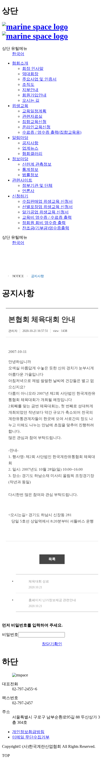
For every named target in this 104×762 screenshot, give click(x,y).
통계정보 (30, 169)
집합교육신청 (34, 121)
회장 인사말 (32, 68)
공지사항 (30, 143)
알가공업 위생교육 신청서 (45, 212)
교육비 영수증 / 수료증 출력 (47, 217)
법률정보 (30, 175)
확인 (58, 644)
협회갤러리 (32, 153)
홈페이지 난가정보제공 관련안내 (52, 600)
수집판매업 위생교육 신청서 (47, 201)
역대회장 (30, 74)
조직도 (28, 84)
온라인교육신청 (36, 127)
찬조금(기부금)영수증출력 (45, 228)
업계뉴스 (30, 148)
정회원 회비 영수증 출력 (44, 222)
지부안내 (30, 90)
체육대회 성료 (39, 581)
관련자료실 (32, 116)
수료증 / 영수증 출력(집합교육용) (51, 132)
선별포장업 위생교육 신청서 (47, 207)
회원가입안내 (34, 95)
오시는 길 (30, 100)
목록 (52, 559)
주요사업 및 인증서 (39, 79)
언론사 (28, 191)
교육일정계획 (34, 111)
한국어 (18, 54)
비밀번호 (10, 634)
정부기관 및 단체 (37, 185)
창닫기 (48, 644)
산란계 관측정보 (36, 164)
